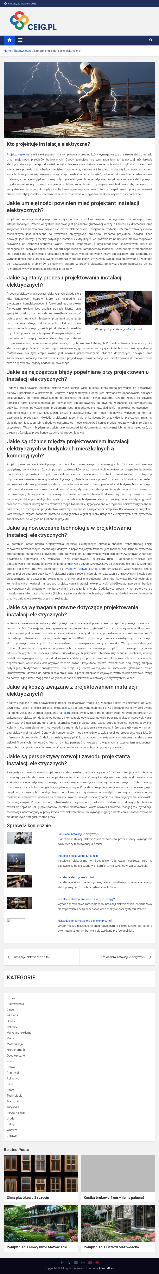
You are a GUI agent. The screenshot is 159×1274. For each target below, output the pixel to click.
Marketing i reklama (19, 1032)
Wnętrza (12, 1130)
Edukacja (12, 1015)
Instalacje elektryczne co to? (76, 877)
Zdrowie (12, 1136)
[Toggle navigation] (20, 40)
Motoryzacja (15, 1044)
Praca (10, 1061)
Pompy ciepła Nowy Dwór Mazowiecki (37, 1247)
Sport (10, 1090)
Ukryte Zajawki (16, 1113)
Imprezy (12, 1027)
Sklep (10, 1084)
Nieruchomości (16, 1049)
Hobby (11, 1021)
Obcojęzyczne (16, 1055)
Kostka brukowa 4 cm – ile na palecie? (114, 1197)
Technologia (14, 1095)
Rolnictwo (13, 1078)
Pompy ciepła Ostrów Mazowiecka (111, 1247)
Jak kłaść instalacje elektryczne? (78, 834)
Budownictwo (15, 1004)
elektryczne (133, 329)
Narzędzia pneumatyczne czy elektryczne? (85, 920)
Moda (10, 1038)
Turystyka (13, 1107)
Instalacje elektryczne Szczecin (78, 856)
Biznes (11, 998)
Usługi (11, 1124)
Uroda (10, 1118)
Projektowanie (16, 154)
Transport (13, 1101)
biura (67, 713)
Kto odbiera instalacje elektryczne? (123, 957)
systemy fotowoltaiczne (81, 569)
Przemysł (13, 1072)
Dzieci (10, 1009)
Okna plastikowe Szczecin (28, 1197)
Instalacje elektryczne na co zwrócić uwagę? (86, 899)
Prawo (36, 633)
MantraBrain (107, 1268)
